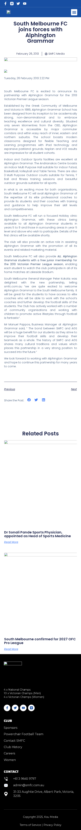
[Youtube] (23, 708)
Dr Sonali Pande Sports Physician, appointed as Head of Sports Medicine (37, 534)
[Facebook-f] (5, 3)
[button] (74, 12)
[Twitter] (18, 3)
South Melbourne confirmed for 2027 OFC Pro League (40, 641)
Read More (11, 542)
